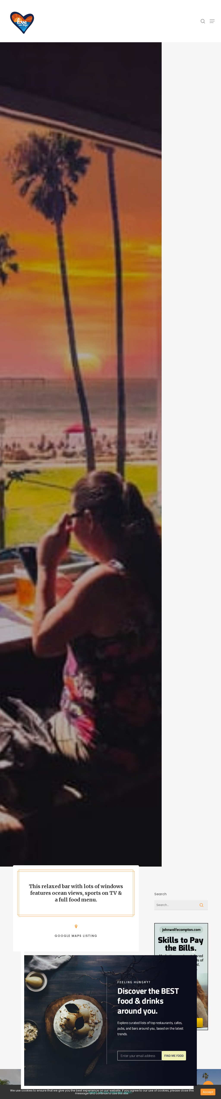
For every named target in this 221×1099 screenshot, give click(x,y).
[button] (212, 21)
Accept (208, 1092)
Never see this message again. (110, 1092)
